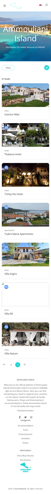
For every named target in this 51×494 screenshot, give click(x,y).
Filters (8, 67)
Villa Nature (11, 353)
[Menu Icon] (4, 5)
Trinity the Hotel (13, 194)
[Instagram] (31, 417)
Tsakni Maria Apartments (18, 234)
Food (25, 429)
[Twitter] (25, 417)
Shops (25, 442)
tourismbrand (20, 489)
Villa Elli (8, 313)
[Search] (46, 4)
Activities (25, 438)
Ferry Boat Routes (25, 455)
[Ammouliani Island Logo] (16, 5)
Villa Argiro (10, 273)
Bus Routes (25, 460)
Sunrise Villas (12, 114)
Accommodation (25, 425)
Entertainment (25, 434)
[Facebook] (19, 417)
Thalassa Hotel (12, 154)
